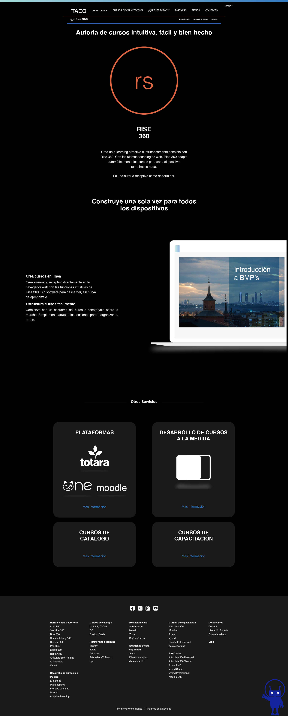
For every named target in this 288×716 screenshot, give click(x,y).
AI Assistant (56, 662)
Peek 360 (55, 646)
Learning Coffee (98, 627)
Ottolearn (94, 654)
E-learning (55, 681)
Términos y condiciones (130, 709)
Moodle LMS (175, 677)
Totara (93, 650)
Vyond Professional (179, 673)
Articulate (55, 627)
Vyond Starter (176, 669)
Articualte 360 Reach (101, 657)
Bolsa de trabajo (217, 634)
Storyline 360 (57, 630)
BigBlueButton (137, 638)
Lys (91, 661)
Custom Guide (97, 634)
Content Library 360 (60, 638)
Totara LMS (175, 665)
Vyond (53, 666)
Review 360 (56, 642)
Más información (94, 507)
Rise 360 (81, 19)
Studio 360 (56, 650)
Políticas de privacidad (158, 709)
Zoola (132, 634)
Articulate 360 (176, 627)
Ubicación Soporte (218, 630)
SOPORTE (228, 6)
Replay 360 (56, 654)
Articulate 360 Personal (181, 657)
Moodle (94, 646)
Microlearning (57, 685)
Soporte (214, 19)
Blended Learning (59, 689)
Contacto (213, 627)
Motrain (133, 630)
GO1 (92, 630)
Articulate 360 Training (62, 658)
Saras (132, 654)
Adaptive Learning (60, 696)
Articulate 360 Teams (180, 661)
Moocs (53, 693)
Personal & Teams (200, 19)
